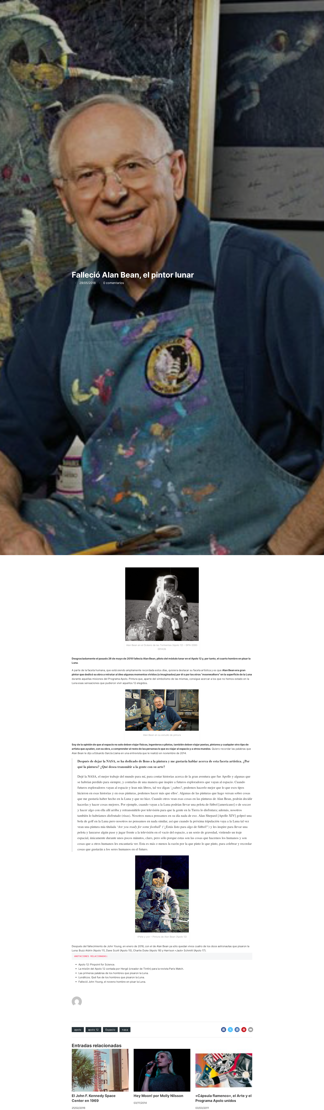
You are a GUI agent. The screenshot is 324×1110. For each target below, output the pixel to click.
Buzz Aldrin (85, 950)
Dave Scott (112, 950)
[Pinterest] (243, 1029)
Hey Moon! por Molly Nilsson (158, 1096)
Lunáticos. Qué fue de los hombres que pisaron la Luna (111, 977)
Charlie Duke (141, 950)
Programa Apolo (117, 678)
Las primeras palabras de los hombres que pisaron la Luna (113, 973)
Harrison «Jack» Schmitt (178, 950)
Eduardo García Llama (107, 753)
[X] (230, 1029)
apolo (77, 1029)
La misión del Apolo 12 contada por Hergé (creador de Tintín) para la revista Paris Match (130, 968)
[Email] (250, 1029)
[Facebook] (223, 1029)
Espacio (110, 1029)
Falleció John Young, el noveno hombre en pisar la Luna (111, 981)
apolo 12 (93, 1029)
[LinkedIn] (237, 1029)
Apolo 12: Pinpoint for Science (96, 964)
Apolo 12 (196, 658)
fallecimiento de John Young (104, 946)
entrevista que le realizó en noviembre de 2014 (158, 753)
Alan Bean (149, 658)
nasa (125, 1029)
